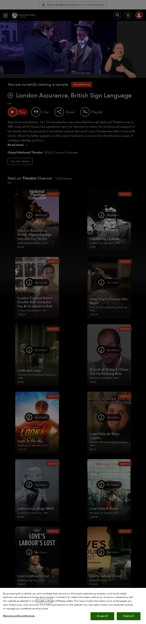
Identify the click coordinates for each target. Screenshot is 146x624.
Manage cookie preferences (19, 616)
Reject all (128, 616)
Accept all (102, 616)
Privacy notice (65, 601)
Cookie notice (44, 601)
